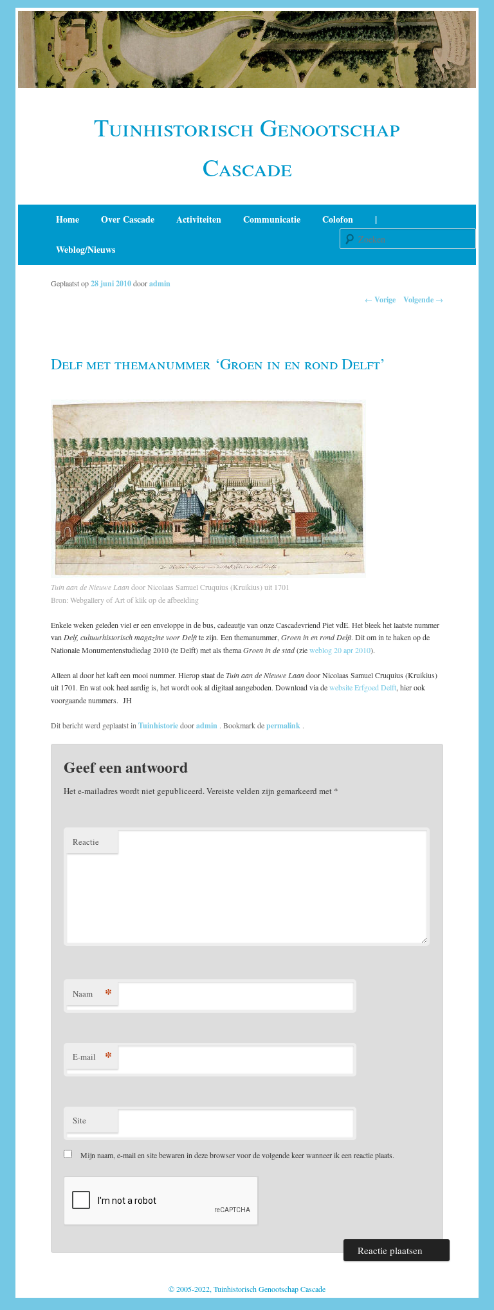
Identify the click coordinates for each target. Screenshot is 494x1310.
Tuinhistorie (158, 725)
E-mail (92, 1056)
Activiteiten (198, 219)
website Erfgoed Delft (362, 687)
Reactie (86, 841)
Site (79, 1120)
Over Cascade (127, 219)
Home (67, 219)
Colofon (337, 219)
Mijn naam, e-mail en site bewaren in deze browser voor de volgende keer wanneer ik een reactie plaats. (237, 1155)
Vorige (380, 299)
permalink (284, 725)
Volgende (423, 299)
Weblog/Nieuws (85, 249)
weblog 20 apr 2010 (339, 650)
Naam (92, 993)
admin (159, 283)
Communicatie (271, 219)
